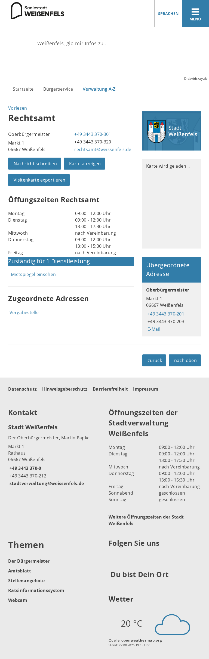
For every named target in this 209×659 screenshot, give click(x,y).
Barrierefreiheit (110, 389)
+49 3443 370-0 (24, 468)
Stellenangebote (26, 581)
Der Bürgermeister (29, 561)
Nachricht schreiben (35, 164)
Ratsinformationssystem (36, 590)
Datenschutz (22, 389)
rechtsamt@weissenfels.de (102, 149)
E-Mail (153, 329)
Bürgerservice (58, 89)
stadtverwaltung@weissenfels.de (46, 483)
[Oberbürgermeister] (171, 309)
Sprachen (168, 13)
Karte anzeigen (85, 164)
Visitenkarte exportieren (40, 180)
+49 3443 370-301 (92, 134)
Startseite (23, 89)
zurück (155, 360)
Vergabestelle (24, 312)
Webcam (17, 600)
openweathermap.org (141, 640)
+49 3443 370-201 (165, 314)
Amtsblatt (19, 571)
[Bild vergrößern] (171, 131)
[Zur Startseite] (32, 10)
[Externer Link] (114, 556)
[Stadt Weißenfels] (54, 455)
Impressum (145, 389)
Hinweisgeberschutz (65, 389)
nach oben (185, 360)
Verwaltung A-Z (99, 89)
